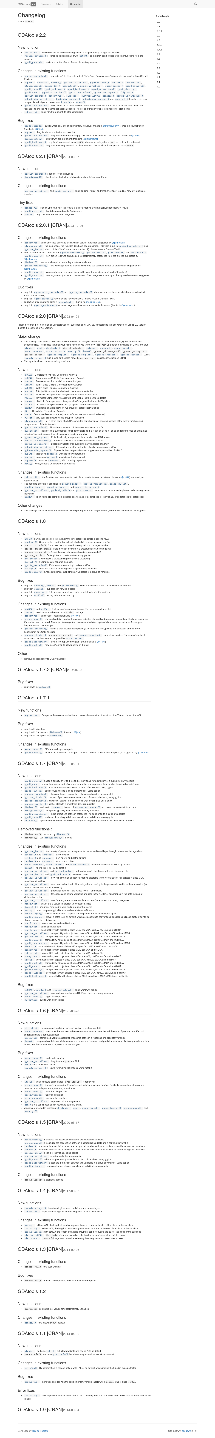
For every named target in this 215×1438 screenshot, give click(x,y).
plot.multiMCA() (34, 1235)
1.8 (158, 40)
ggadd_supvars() (134, 86)
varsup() (52, 457)
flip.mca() (126, 92)
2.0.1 (159, 31)
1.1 (158, 82)
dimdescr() (72, 96)
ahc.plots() (32, 559)
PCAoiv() (30, 398)
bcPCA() (29, 381)
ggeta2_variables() (80, 92)
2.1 (158, 26)
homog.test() (70, 86)
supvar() (30, 82)
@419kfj (39, 129)
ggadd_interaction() (103, 89)
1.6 (158, 58)
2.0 (158, 35)
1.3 (158, 72)
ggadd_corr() (32, 92)
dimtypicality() (90, 96)
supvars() (43, 82)
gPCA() (28, 375)
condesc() (106, 348)
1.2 (158, 77)
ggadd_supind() (33, 89)
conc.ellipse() (33, 914)
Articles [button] (60, 4)
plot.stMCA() (32, 1238)
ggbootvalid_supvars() (96, 99)
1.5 (158, 63)
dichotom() (56, 732)
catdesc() (92, 348)
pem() (40, 348)
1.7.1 (159, 49)
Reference (46, 4)
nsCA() (28, 464)
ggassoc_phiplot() (58, 355)
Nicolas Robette (40, 1430)
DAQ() (28, 414)
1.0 (158, 86)
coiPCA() (30, 404)
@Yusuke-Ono (92, 301)
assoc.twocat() (123, 348)
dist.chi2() (32, 562)
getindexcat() (70, 585)
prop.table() (60, 1354)
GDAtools (24, 4)
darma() (87, 351)
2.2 (158, 21)
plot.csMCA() (138, 252)
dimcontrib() (56, 96)
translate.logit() (35, 358)
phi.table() (53, 348)
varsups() (54, 460)
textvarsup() (32, 1228)
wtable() (30, 348)
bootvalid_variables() (130, 96)
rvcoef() (30, 418)
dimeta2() (108, 96)
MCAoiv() (30, 401)
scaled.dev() (32, 52)
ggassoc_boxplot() (82, 355)
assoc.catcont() (55, 351)
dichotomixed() (33, 177)
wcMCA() (80, 102)
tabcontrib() (133, 82)
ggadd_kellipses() (78, 89)
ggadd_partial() (34, 62)
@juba (77, 732)
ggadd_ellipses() (55, 89)
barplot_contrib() (35, 96)
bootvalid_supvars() (68, 99)
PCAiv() (29, 391)
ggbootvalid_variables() (39, 99)
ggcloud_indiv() (99, 82)
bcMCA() (84, 56)
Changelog (75, 4)
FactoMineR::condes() (87, 807)
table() (51, 1351)
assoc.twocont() (34, 351)
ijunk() (29, 539)
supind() (56, 82)
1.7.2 (159, 44)
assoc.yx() (74, 351)
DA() (27, 411)
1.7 (158, 54)
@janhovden (118, 242)
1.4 (158, 68)
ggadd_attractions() (54, 92)
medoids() (44, 687)
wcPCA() (29, 388)
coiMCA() (30, 408)
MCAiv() (29, 395)
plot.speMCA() (116, 252)
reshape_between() (35, 56)
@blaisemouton (91, 138)
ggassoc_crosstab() (106, 355)
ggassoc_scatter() (131, 355)
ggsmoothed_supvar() (106, 92)
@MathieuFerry (111, 125)
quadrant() (121, 99)
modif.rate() (32, 923)
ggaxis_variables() (36, 76)
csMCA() (51, 585)
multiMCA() (31, 1000)
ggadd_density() (127, 89)
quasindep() (32, 431)
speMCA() (30, 497)
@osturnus (143, 752)
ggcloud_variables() (76, 82)
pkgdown (186, 1430)
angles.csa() (32, 715)
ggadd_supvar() (114, 86)
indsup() (52, 454)
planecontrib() (33, 86)
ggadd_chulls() (118, 484)
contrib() (117, 82)
